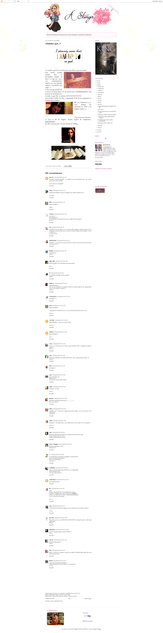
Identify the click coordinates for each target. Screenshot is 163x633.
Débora (50, 409)
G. (49, 454)
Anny (50, 432)
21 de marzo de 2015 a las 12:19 (58, 343)
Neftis (50, 202)
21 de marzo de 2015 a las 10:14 (63, 296)
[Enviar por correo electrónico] (64, 166)
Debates (75, 35)
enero (99, 127)
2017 (98, 81)
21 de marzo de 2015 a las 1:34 (58, 202)
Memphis (51, 251)
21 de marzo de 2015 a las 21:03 (61, 467)
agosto (99, 94)
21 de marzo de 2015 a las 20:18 (64, 444)
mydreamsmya (52, 529)
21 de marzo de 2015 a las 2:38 (63, 240)
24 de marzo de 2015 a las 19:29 (62, 529)
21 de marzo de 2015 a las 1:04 (60, 177)
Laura (50, 355)
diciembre (100, 86)
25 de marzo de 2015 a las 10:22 (58, 550)
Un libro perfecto (53, 296)
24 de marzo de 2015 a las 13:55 (60, 517)
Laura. (50, 375)
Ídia (50, 488)
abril (99, 102)
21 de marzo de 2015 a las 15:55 (60, 398)
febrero (99, 125)
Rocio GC (51, 177)
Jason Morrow (85, 629)
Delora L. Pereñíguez (53, 444)
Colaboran (87, 35)
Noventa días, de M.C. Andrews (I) (105, 123)
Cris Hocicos (107, 145)
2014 (98, 130)
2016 (98, 83)
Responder (51, 185)
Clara (50, 550)
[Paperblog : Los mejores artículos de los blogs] (87, 617)
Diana (50, 305)
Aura (50, 506)
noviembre (100, 88)
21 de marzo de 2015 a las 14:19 (58, 366)
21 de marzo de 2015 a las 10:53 (61, 320)
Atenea (50, 420)
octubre (99, 90)
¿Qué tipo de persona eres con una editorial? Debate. (107, 112)
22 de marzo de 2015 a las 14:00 (57, 488)
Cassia (50, 343)
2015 (98, 85)
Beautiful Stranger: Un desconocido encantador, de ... (105, 120)
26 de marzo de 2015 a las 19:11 (59, 560)
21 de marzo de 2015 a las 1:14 (59, 190)
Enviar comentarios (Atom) (56, 601)
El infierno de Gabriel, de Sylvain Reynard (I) (107, 114)
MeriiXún (51, 398)
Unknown (51, 332)
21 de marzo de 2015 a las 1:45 (60, 214)
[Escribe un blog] (66, 166)
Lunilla (50, 386)
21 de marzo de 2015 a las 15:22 (59, 386)
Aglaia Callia (52, 261)
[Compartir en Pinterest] (71, 166)
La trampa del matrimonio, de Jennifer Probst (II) (107, 107)
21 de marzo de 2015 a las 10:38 (58, 305)
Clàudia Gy (51, 283)
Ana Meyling (52, 467)
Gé (49, 273)
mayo (99, 100)
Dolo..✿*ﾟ (51, 540)
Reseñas (54, 35)
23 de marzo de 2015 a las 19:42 (58, 506)
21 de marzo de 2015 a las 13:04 (58, 355)
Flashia (50, 190)
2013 (98, 132)
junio (99, 98)
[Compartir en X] (68, 166)
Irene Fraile (51, 517)
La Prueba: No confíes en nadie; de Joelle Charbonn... (106, 117)
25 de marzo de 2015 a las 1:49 (60, 540)
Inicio (69, 598)
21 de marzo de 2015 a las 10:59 (60, 332)
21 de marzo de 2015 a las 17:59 (59, 420)
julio (99, 96)
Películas (61, 35)
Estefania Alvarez (52, 240)
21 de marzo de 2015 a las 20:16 (58, 432)
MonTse (51, 560)
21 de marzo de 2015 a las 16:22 (59, 409)
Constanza (51, 214)
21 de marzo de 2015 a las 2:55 (61, 261)
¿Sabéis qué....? (101, 109)
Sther (50, 366)
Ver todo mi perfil (98, 157)
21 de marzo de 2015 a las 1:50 (58, 227)
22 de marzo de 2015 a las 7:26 (62, 479)
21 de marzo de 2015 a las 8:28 (57, 273)
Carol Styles (51, 320)
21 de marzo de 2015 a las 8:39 (60, 283)
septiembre (100, 92)
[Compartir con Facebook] (69, 166)
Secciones (67, 35)
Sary (50, 227)
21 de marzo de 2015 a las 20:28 (57, 454)
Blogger (99, 629)
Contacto (81, 35)
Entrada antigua (88, 598)
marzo (99, 104)
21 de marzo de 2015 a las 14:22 (58, 375)
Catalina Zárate (52, 479)
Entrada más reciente (50, 598)
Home (49, 35)
